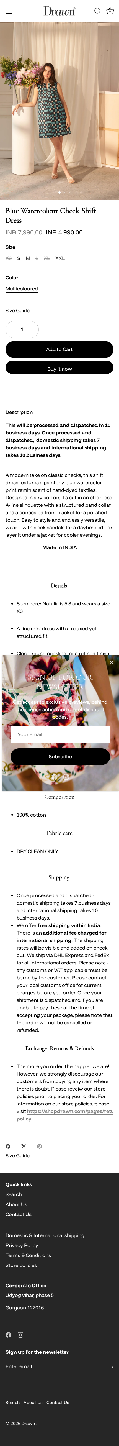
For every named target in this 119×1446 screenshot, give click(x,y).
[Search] (98, 12)
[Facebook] (54, 776)
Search (14, 1194)
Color (12, 278)
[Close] (111, 662)
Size (10, 247)
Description (19, 412)
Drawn (29, 1423)
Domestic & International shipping (45, 1235)
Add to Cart (59, 349)
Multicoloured (22, 289)
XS (9, 258)
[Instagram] (66, 776)
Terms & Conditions (28, 1255)
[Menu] (9, 11)
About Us (16, 1204)
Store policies (21, 1265)
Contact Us (19, 1214)
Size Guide (18, 310)
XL (47, 258)
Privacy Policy (22, 1245)
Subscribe (60, 756)
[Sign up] (110, 1366)
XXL (60, 258)
